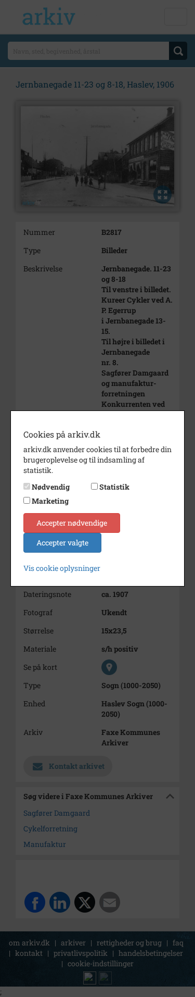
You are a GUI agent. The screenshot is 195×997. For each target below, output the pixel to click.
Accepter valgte (62, 542)
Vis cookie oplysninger (61, 568)
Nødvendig (51, 487)
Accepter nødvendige (71, 523)
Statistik (114, 487)
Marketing (50, 501)
